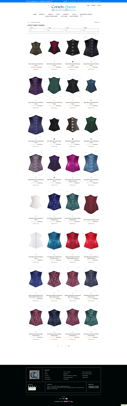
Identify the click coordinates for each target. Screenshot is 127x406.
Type (49, 27)
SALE (58, 14)
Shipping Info (65, 373)
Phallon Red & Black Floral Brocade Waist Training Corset (73, 296)
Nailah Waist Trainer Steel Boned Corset (72, 142)
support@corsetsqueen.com (85, 1)
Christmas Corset (86, 14)
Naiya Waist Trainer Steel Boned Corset (91, 142)
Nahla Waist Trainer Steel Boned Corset (91, 103)
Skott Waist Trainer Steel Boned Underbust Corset (91, 257)
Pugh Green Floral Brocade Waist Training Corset (91, 334)
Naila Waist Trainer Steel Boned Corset (36, 219)
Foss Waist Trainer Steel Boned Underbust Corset (54, 257)
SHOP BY (66, 14)
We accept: (63, 396)
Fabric (85, 27)
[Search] (81, 17)
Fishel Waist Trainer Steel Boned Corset (91, 180)
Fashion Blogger (85, 375)
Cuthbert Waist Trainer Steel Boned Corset (36, 180)
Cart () (99, 5)
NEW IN (50, 14)
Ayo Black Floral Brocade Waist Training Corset (54, 334)
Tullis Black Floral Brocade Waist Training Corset (91, 296)
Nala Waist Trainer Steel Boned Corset (73, 103)
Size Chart (46, 375)
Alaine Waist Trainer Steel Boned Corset (36, 64)
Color (67, 27)
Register (93, 5)
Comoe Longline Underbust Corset (91, 219)
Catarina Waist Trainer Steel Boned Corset (36, 142)
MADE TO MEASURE (51, 16)
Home (35, 14)
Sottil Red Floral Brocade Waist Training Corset (36, 334)
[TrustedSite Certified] (32, 388)
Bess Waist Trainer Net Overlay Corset (54, 142)
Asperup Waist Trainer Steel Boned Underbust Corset (73, 180)
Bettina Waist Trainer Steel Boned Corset (54, 64)
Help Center (74, 16)
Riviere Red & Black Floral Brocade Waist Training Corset (54, 296)
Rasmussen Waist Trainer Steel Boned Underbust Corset (73, 257)
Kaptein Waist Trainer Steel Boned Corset (91, 64)
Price (32, 27)
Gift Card (64, 16)
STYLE (74, 14)
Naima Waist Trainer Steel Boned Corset (72, 64)
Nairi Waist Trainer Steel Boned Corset (54, 180)
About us (46, 373)
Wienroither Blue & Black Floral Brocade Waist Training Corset (36, 296)
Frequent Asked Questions (68, 377)
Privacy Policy (47, 377)
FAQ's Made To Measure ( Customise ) (70, 375)
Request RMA (65, 379)
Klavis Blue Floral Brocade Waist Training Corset (54, 219)
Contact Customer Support (87, 373)
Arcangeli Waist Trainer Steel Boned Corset (54, 103)
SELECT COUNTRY (46, 1)
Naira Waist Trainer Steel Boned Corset (36, 257)
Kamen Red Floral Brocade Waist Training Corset (72, 334)
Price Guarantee (48, 379)
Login (88, 5)
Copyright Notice (85, 377)
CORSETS (42, 14)
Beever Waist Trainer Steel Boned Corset (35, 103)
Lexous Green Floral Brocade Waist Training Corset (73, 219)
